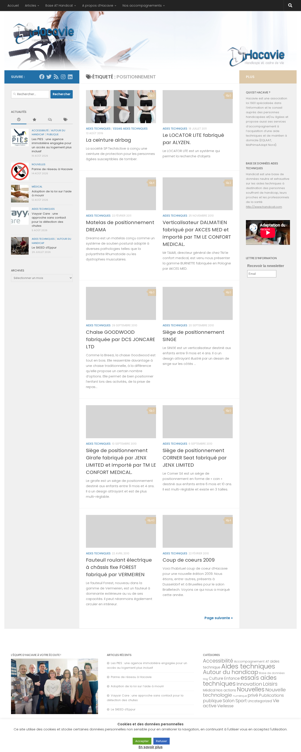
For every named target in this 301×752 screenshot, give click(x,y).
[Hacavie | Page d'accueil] (44, 33)
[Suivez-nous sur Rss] (56, 76)
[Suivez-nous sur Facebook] (42, 76)
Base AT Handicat (59, 5)
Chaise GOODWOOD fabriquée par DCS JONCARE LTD (120, 339)
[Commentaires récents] (49, 119)
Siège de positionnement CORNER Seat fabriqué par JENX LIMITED (195, 457)
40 (152, 520)
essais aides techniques (130, 128)
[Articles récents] (18, 119)
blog (205, 679)
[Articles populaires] (34, 119)
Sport (241, 701)
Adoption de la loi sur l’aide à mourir (52, 193)
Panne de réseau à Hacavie (52, 169)
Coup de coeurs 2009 (189, 560)
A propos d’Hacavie (97, 5)
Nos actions (226, 690)
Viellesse (225, 706)
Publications (271, 695)
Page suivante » (218, 617)
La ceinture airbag (108, 140)
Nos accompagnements (142, 5)
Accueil (13, 5)
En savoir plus (151, 747)
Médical (37, 186)
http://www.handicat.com (264, 207)
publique (53, 134)
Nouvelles (38, 164)
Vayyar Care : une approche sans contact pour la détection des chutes (49, 220)
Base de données (272, 673)
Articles (30, 5)
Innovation (249, 684)
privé (253, 695)
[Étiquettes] (65, 119)
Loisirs (270, 683)
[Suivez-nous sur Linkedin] (70, 76)
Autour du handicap (230, 672)
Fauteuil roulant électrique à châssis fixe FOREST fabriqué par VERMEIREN (119, 567)
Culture (216, 678)
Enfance (232, 678)
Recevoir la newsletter (265, 266)
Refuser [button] (161, 741)
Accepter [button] (142, 741)
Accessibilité (40, 130)
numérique (240, 696)
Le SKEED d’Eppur (44, 247)
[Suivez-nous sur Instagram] (63, 76)
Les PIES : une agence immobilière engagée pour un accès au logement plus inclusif (52, 145)
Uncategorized (260, 701)
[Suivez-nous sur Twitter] (49, 76)
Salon (229, 701)
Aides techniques (98, 128)
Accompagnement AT (251, 661)
